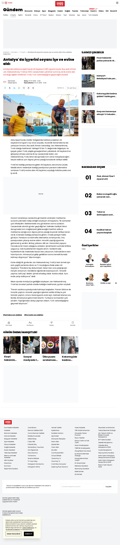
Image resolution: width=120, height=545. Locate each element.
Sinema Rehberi (33, 458)
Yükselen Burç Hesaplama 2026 (104, 446)
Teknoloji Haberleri (10, 453)
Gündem (13, 10)
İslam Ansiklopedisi (82, 445)
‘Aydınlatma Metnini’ (13, 530)
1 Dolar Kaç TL (56, 458)
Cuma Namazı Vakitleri (36, 433)
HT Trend (43, 15)
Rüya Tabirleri (79, 438)
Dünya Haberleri (9, 444)
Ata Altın (54, 450)
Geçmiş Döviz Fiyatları (106, 453)
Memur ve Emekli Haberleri (10, 456)
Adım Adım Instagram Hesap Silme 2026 (106, 461)
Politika (5, 15)
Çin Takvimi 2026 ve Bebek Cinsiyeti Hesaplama (105, 435)
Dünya (37, 11)
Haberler (6, 52)
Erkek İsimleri (79, 471)
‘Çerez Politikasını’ (28, 528)
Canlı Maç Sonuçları (58, 464)
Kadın (60, 11)
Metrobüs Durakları (81, 466)
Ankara (58, 15)
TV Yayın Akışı (32, 461)
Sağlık (67, 11)
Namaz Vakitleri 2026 (35, 430)
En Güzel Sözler (80, 463)
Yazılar (75, 11)
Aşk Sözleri (55, 436)
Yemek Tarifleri (56, 428)
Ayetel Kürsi (55, 430)
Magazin (52, 11)
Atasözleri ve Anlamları (106, 428)
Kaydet (108, 486)
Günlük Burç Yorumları (36, 447)
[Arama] (3, 3)
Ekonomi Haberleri (10, 433)
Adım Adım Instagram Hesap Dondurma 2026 (106, 456)
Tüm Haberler (93, 15)
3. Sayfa (23, 52)
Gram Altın (55, 442)
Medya (51, 15)
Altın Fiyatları (8, 460)
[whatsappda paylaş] (19, 88)
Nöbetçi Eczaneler (34, 436)
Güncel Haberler (10, 436)
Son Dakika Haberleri (11, 428)
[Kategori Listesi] (117, 3)
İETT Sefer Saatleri (104, 440)
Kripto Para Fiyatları (11, 469)
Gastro (93, 11)
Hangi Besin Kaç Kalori (83, 451)
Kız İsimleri (78, 474)
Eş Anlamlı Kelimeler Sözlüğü (82, 455)
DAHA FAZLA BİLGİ (13, 534)
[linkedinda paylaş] (14, 88)
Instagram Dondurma (36, 464)
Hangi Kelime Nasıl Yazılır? (81, 459)
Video (101, 11)
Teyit (65, 15)
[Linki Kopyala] (33, 88)
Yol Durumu (32, 456)
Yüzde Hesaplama (105, 450)
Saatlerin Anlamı (57, 433)
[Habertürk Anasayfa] (60, 3)
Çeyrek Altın (55, 444)
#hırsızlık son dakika (33, 315)
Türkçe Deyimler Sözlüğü (107, 430)
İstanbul (72, 15)
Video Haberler (80, 428)
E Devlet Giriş (32, 444)
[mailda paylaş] (24, 88)
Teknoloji (84, 11)
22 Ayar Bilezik (56, 456)
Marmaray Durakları (82, 469)
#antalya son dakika (12, 315)
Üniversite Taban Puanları (81, 434)
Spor (44, 11)
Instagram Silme (34, 467)
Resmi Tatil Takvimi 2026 (105, 466)
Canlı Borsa (32, 428)
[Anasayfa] (8, 422)
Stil (107, 11)
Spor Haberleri (9, 442)
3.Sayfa (13, 15)
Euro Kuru (7, 466)
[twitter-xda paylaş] (10, 88)
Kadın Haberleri (9, 450)
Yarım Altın (55, 447)
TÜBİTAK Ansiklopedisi (82, 448)
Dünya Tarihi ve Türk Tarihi (82, 441)
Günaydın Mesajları (58, 439)
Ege (78, 15)
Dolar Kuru (7, 463)
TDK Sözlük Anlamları (82, 430)
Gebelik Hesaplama (105, 442)
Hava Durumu (33, 453)
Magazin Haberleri (10, 439)
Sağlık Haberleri (9, 447)
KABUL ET (28, 534)
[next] (77, 349)
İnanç (36, 15)
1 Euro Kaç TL (55, 461)
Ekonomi (28, 11)
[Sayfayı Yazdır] (28, 88)
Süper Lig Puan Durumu (59, 467)
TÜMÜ (84, 249)
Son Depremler (33, 450)
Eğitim (20, 15)
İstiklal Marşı (32, 439)
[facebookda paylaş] (5, 88)
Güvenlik (28, 15)
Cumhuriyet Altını (57, 453)
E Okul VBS (31, 442)
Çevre (84, 15)
